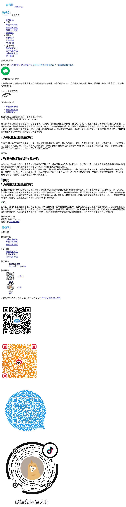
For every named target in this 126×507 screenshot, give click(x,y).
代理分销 (10, 43)
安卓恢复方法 (12, 51)
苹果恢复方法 (12, 48)
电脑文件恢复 (12, 30)
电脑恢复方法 (12, 53)
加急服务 (10, 33)
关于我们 (10, 56)
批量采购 (10, 40)
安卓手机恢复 (12, 27)
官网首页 (10, 20)
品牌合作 (10, 38)
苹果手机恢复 (12, 25)
